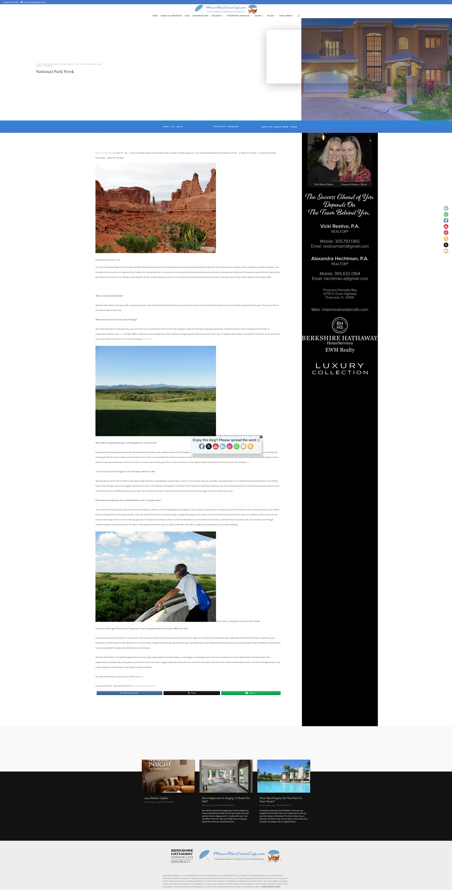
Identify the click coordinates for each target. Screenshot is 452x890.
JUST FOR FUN (81, 64)
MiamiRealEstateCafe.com (144, 686)
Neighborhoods (200, 16)
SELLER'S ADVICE (226, 805)
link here (147, 339)
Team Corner (285, 16)
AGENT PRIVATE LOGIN (271, 887)
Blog (187, 16)
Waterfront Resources (238, 16)
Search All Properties (171, 16)
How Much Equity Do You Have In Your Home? (281, 799)
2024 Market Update (156, 798)
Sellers (270, 16)
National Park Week (104, 153)
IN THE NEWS (66, 64)
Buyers (258, 16)
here (121, 334)
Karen (148, 802)
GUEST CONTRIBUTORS (47, 64)
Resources (217, 16)
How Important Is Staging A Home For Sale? (226, 799)
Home (155, 16)
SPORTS (48, 66)
